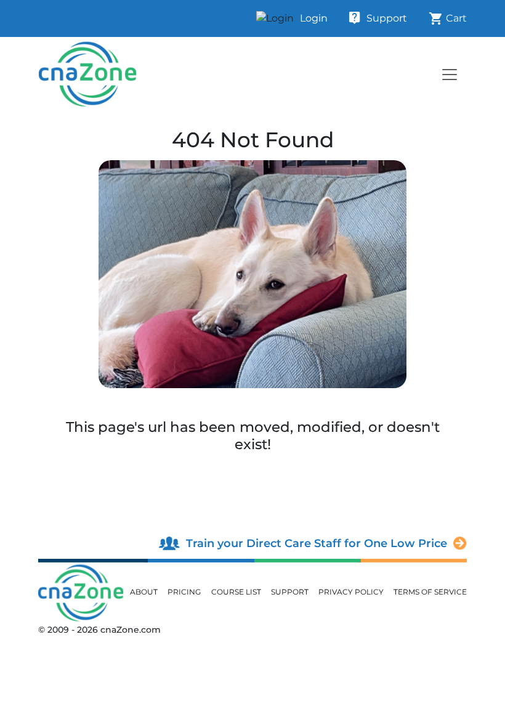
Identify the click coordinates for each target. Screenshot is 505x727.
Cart (448, 18)
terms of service (430, 591)
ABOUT (144, 591)
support (290, 591)
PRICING (184, 591)
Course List (236, 591)
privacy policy (351, 591)
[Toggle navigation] (449, 74)
